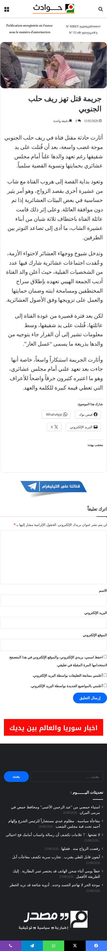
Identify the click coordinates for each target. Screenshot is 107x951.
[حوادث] (53, 9)
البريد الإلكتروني (95, 613)
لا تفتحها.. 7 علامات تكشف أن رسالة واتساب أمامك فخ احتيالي (53, 835)
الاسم (103, 591)
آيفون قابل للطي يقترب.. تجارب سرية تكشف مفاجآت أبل (56, 857)
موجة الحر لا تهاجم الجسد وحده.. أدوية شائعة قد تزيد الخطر (55, 885)
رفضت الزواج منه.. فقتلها (80, 849)
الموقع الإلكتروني (95, 635)
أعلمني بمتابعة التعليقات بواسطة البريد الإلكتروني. (67, 675)
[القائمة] (6, 10)
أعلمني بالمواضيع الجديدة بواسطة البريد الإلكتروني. (66, 686)
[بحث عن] (100, 10)
